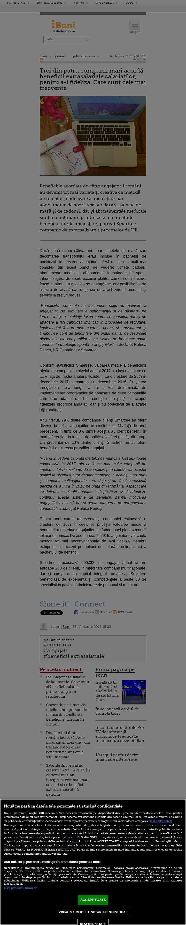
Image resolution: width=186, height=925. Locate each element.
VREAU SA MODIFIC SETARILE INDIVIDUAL (93, 912)
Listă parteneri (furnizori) (21, 888)
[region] (93, 862)
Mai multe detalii (161, 821)
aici (74, 841)
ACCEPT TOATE (93, 900)
